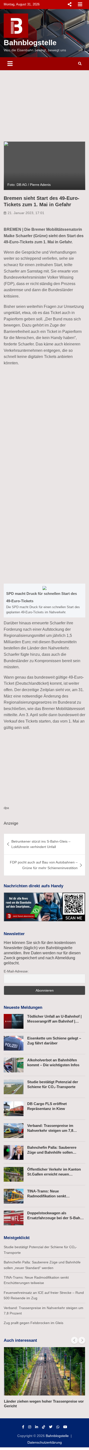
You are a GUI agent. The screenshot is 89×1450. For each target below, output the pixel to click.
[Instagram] (29, 1427)
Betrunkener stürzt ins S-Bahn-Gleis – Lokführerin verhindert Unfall (40, 844)
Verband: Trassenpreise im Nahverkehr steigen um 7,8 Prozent (50, 1130)
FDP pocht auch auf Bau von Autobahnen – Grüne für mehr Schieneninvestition (44, 865)
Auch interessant (20, 1340)
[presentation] (74, 1340)
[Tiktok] (43, 1427)
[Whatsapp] (57, 1427)
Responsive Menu (69, 4)
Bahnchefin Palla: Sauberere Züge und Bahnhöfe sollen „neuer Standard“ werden (51, 1152)
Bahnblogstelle (30, 43)
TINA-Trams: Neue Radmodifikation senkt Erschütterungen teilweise (49, 1196)
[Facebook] (23, 1427)
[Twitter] (50, 1427)
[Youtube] (65, 1427)
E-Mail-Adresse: (16, 971)
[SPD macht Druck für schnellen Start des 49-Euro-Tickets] (44, 600)
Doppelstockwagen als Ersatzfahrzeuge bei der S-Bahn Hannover (54, 1218)
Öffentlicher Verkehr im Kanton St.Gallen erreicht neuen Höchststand (54, 1174)
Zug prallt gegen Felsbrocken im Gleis (33, 1323)
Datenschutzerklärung (44, 1442)
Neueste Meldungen (23, 1007)
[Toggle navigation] (10, 63)
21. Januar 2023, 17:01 (26, 213)
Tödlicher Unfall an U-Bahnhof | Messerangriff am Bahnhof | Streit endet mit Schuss (54, 1021)
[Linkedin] (36, 1427)
